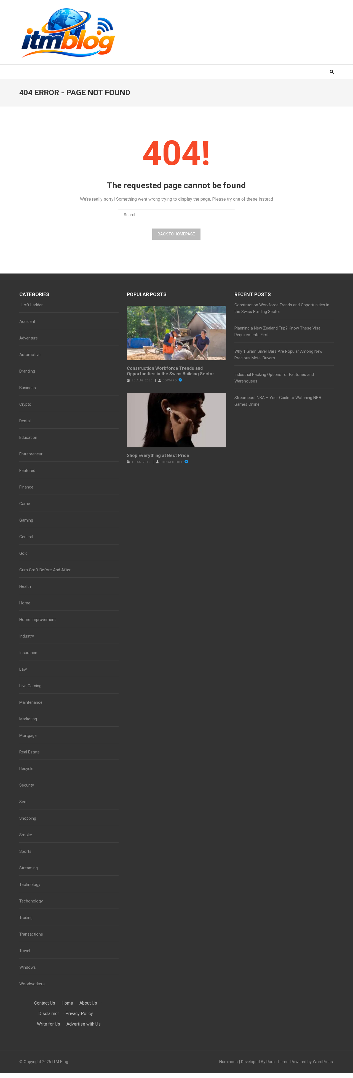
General (26, 536)
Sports (25, 851)
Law (23, 669)
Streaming (28, 867)
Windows (27, 967)
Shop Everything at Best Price (158, 455)
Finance (26, 487)
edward (170, 380)
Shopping (27, 818)
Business (27, 387)
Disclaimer (48, 1013)
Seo (22, 801)
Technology (29, 884)
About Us (88, 1003)
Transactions (31, 934)
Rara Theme (277, 1061)
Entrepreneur (30, 454)
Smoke (25, 834)
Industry (26, 636)
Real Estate (29, 752)
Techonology (31, 901)
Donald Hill (172, 462)
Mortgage (28, 735)
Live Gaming (30, 685)
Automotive (30, 354)
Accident (27, 321)
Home (24, 603)
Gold (23, 553)
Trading (26, 917)
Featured (27, 470)
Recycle (26, 768)
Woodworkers (32, 983)
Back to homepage (176, 234)
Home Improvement (37, 619)
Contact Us (44, 1003)
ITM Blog (60, 1061)
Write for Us (48, 1024)
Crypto (25, 404)
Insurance (28, 652)
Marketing (28, 718)
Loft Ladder (31, 304)
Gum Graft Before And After (45, 569)
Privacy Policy (79, 1013)
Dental (25, 420)
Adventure (28, 338)
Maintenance (30, 702)
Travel (24, 950)
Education (28, 437)
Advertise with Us (83, 1024)
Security (26, 785)
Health (25, 586)
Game (24, 503)
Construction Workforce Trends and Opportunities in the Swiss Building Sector (170, 371)
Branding (27, 371)
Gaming (26, 520)
